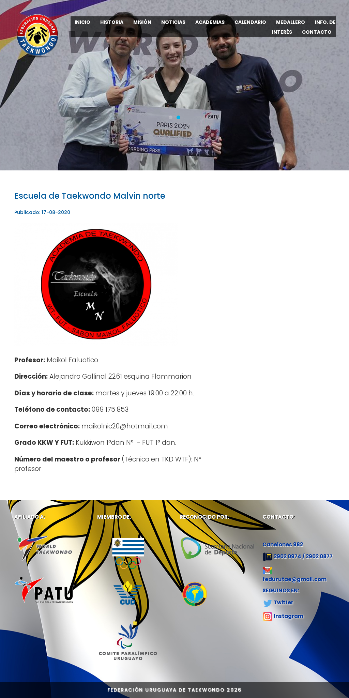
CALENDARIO (250, 22)
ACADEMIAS (210, 22)
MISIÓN (142, 22)
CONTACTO (317, 32)
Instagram (288, 616)
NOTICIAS (173, 22)
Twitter (283, 602)
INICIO (82, 22)
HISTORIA (111, 22)
